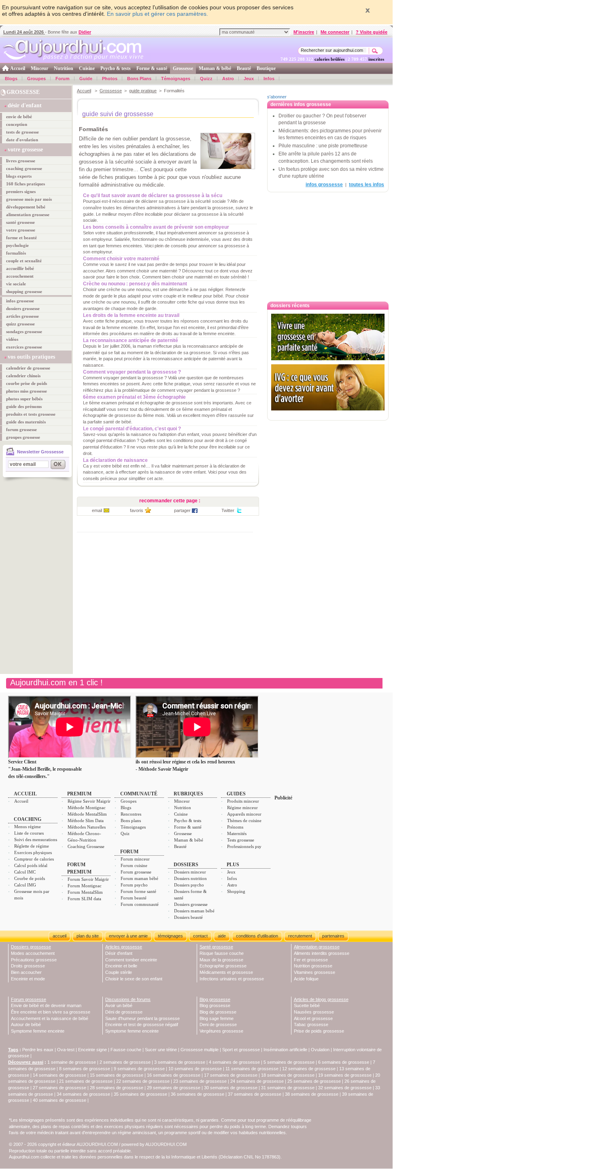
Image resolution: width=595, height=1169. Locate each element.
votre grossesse (20, 229)
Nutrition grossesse (313, 965)
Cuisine (87, 68)
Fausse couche (125, 1049)
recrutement (300, 935)
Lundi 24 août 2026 (24, 32)
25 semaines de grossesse (314, 1081)
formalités (16, 253)
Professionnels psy (244, 846)
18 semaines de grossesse (287, 1075)
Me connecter (335, 32)
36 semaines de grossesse (197, 1094)
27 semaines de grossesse (59, 1087)
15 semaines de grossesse (116, 1075)
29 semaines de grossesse (173, 1087)
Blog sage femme (217, 1018)
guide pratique (143, 90)
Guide (85, 78)
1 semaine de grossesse (71, 1062)
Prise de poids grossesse (319, 1031)
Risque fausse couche (222, 953)
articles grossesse (22, 316)
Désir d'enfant (118, 953)
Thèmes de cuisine (244, 820)
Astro (228, 78)
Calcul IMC (25, 871)
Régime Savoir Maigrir (89, 801)
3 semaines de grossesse (179, 1062)
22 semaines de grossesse (143, 1081)
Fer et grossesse (311, 959)
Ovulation (320, 1049)
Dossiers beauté (188, 917)
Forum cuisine (134, 865)
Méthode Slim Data (86, 820)
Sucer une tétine (161, 1049)
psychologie (17, 245)
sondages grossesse (24, 331)
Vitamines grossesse (314, 972)
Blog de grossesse (218, 1012)
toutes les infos (366, 184)
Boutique (266, 68)
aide (222, 935)
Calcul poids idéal (30, 865)
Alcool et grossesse (313, 1018)
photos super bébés (24, 398)
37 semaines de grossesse (254, 1094)
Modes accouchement (33, 953)
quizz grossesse (20, 323)
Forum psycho (134, 884)
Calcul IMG (25, 884)
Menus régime (27, 826)
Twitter (227, 510)
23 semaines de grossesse (200, 1081)
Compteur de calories (34, 859)
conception (16, 124)
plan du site (87, 935)
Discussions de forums (128, 999)
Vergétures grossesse (221, 1031)
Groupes (36, 78)
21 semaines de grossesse (86, 1081)
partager (182, 510)
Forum (62, 78)
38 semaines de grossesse (311, 1094)
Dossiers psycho (189, 884)
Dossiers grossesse (191, 904)
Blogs (11, 78)
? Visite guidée (371, 32)
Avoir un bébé (118, 1005)
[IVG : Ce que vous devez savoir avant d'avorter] (328, 387)
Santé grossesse (216, 946)
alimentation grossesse (27, 214)
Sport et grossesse (241, 1049)
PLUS (233, 864)
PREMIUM (79, 794)
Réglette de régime (31, 846)
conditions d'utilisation (257, 935)
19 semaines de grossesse (345, 1075)
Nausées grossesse (314, 1012)
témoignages (170, 935)
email (97, 510)
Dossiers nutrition (190, 878)
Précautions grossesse (34, 959)
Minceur (39, 68)
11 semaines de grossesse (251, 1068)
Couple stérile (118, 972)
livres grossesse (20, 160)
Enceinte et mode (28, 978)
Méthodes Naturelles (87, 827)
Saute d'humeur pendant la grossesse (142, 1018)
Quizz (206, 78)
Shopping (236, 891)
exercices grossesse (24, 346)
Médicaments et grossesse (226, 972)
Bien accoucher (26, 972)
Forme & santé (151, 68)
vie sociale (16, 283)
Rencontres (131, 814)
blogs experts (19, 176)
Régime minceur (242, 807)
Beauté (244, 68)
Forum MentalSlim (85, 892)
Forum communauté (140, 904)
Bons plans (131, 820)
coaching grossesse (24, 168)
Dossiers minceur (190, 871)
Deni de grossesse (218, 1024)
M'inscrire (303, 32)
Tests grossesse (240, 839)
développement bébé (25, 206)
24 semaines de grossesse (257, 1081)
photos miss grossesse (26, 391)
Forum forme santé (138, 891)
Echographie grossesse (223, 965)
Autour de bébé (26, 1024)
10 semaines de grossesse (195, 1068)
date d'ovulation (22, 139)
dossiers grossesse (23, 308)
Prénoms (235, 827)
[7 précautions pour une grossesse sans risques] (328, 414)
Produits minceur (243, 801)
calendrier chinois (23, 375)
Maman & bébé (215, 68)
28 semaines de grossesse (116, 1087)
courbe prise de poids (26, 383)
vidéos (12, 339)
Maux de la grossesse (221, 959)
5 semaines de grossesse (289, 1062)
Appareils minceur (244, 814)
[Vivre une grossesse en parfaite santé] (328, 337)
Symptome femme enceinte (37, 1031)
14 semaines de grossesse (59, 1075)
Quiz (125, 833)
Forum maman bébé (139, 878)
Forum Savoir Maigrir (88, 879)
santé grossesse (20, 222)
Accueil (17, 68)
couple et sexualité (24, 260)
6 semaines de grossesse (343, 1062)
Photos (109, 78)
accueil (59, 935)
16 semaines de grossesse (173, 1075)
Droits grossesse (28, 965)
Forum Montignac (85, 885)
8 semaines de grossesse (84, 1068)
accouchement (20, 276)
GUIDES (236, 794)
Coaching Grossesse (86, 846)
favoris (136, 510)
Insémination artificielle (285, 1049)
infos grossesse (20, 300)
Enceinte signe (92, 1049)
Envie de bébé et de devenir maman (46, 1005)
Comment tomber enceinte (131, 959)
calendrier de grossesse (28, 368)
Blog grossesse (215, 999)
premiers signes (21, 191)
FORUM (129, 851)
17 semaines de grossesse (230, 1075)
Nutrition (63, 68)
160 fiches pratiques (25, 183)
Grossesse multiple (200, 1049)
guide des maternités (26, 421)
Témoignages (175, 78)
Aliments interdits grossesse (321, 953)
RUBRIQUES (188, 794)
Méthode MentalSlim (87, 814)
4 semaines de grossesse (234, 1062)
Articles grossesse (123, 946)
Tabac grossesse (311, 1024)
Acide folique (306, 978)
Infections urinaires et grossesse (232, 978)
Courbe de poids (29, 878)
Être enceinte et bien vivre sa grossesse (50, 1012)
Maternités (236, 833)
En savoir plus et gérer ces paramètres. (157, 14)
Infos (269, 78)
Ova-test (65, 1049)
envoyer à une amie (128, 935)
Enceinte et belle (121, 965)
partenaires (333, 935)
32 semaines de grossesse (345, 1087)
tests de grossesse (22, 132)
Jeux (249, 78)
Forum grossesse (136, 871)
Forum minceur (135, 859)
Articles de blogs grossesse (321, 999)
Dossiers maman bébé (194, 910)
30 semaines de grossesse (230, 1087)
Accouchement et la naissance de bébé (49, 1018)
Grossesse (183, 68)
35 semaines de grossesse (140, 1094)
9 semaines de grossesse (139, 1068)
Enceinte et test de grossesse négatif (141, 1024)
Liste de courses (29, 833)
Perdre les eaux (37, 1049)
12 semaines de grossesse (309, 1068)
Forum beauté (134, 897)
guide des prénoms (24, 406)
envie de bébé (19, 116)
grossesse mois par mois (29, 199)
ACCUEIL (25, 794)
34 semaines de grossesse (83, 1094)
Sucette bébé (307, 1005)
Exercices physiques (33, 852)
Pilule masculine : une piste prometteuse (323, 146)
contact (200, 935)
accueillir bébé (20, 268)
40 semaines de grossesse (59, 1100)
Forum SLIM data (84, 898)
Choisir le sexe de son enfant (133, 978)
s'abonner (277, 96)
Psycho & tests (115, 68)
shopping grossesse (24, 291)
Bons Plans (139, 78)
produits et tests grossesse (30, 414)
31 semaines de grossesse (287, 1087)
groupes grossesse (23, 437)
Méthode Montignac (87, 807)
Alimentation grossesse (317, 946)
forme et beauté (21, 237)
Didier (85, 32)
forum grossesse (21, 429)
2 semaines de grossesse (125, 1062)
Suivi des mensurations (35, 839)
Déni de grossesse (123, 1012)
